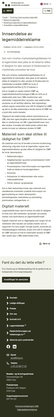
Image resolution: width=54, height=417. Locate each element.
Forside (5, 17)
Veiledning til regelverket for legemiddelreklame (20, 22)
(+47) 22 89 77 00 (19, 366)
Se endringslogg (13, 52)
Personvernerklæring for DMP (27, 406)
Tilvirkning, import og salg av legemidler (24, 17)
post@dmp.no (17, 358)
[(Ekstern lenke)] (8, 346)
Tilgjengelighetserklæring (27, 410)
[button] (16, 280)
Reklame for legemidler (12, 20)
